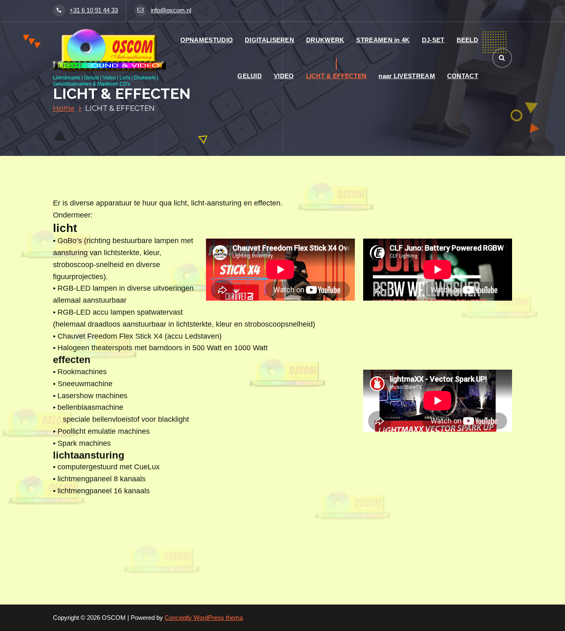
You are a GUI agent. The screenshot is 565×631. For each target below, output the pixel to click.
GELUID (249, 75)
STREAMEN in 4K (382, 39)
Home (63, 108)
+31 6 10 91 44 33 (93, 10)
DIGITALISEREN (269, 39)
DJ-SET (433, 39)
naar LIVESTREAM (406, 75)
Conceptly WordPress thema (204, 617)
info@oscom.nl (171, 10)
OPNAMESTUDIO (206, 39)
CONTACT (462, 75)
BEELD (468, 39)
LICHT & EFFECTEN (336, 75)
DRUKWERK (325, 39)
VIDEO (284, 75)
